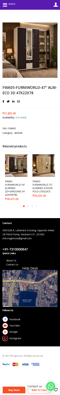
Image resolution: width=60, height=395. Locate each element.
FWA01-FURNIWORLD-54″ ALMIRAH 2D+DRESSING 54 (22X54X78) (15, 188)
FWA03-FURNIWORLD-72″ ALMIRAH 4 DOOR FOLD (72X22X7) (42, 186)
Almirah (18, 132)
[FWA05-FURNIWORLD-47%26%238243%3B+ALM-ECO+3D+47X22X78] (8, 101)
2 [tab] (28, 206)
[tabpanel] (16, 178)
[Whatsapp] (50, 386)
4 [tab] (36, 206)
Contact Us (12, 245)
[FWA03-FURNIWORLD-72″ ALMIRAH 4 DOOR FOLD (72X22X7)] (43, 165)
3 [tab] (32, 206)
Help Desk (30, 268)
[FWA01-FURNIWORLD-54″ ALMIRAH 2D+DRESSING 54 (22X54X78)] (16, 165)
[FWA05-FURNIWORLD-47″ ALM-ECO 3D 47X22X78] (3, 101)
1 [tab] (24, 206)
